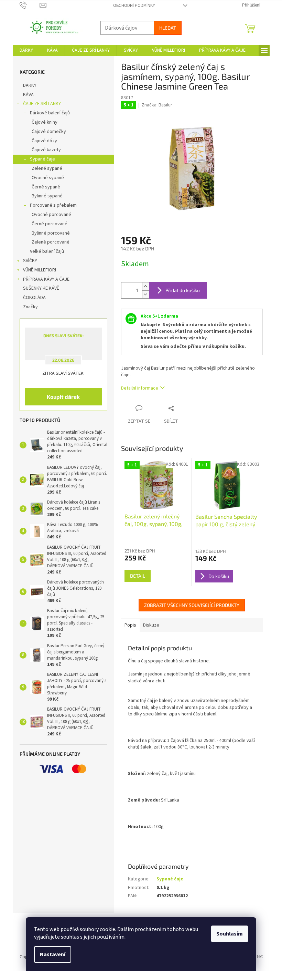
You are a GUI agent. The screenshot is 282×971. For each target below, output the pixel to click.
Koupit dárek (60, 396)
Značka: (154, 105)
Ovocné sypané (45, 177)
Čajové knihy (42, 122)
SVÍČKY (27, 260)
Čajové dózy (41, 140)
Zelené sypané (44, 168)
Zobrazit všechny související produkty (189, 605)
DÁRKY (27, 85)
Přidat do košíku (180, 290)
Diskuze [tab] (148, 625)
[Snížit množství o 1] (142, 294)
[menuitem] (23, 50)
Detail (134, 576)
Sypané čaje (39, 159)
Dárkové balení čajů (47, 113)
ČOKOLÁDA (31, 297)
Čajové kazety (43, 149)
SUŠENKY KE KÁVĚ (38, 288)
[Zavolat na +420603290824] (27, 5)
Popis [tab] (127, 625)
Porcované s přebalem (50, 205)
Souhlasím (227, 934)
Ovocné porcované (48, 214)
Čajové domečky (46, 131)
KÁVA (25, 94)
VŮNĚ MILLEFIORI (36, 270)
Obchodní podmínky (131, 5)
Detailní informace (136, 388)
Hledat (164, 28)
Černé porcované (47, 223)
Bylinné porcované (48, 233)
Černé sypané (43, 187)
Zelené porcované (48, 242)
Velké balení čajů (44, 251)
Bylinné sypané (44, 196)
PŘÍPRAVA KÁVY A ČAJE (43, 279)
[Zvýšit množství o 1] (142, 286)
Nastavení (50, 954)
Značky (27, 306)
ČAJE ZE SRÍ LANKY (39, 103)
